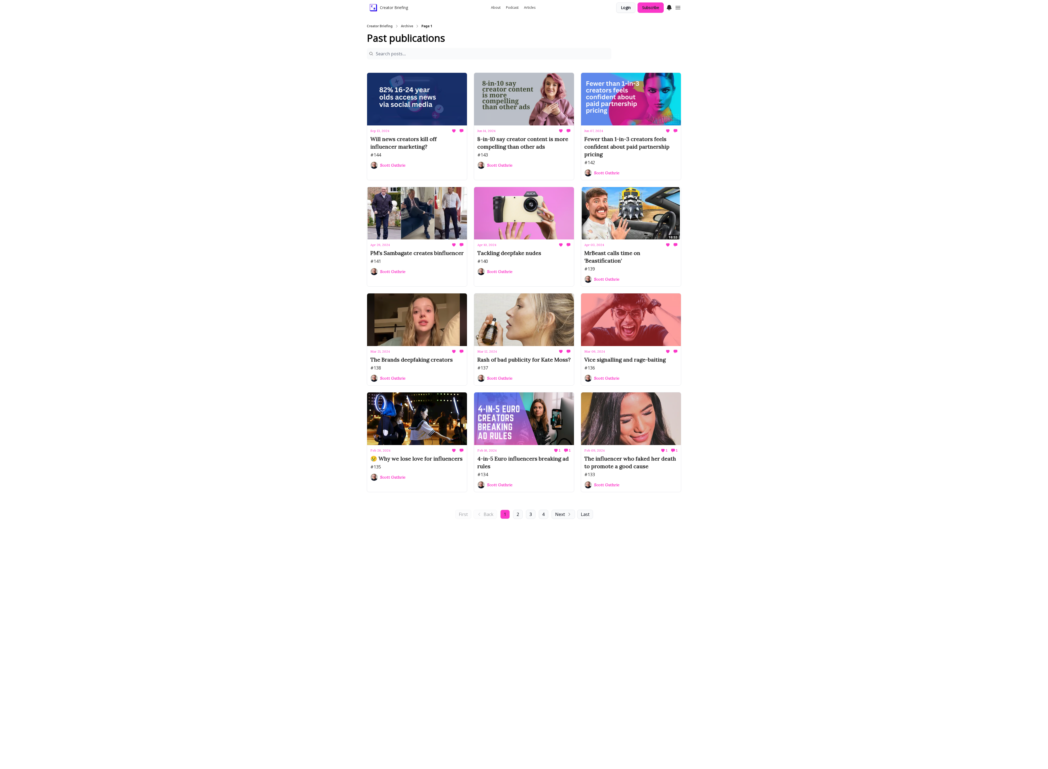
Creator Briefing (380, 26)
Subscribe (650, 7)
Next (560, 514)
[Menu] (669, 7)
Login (626, 7)
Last (585, 514)
